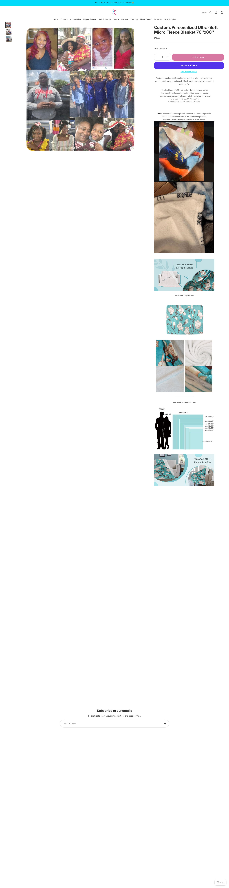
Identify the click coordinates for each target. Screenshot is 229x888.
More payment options (189, 72)
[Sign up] (165, 723)
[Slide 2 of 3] (9, 32)
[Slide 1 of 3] (9, 25)
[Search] (210, 12)
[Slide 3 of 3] (9, 39)
